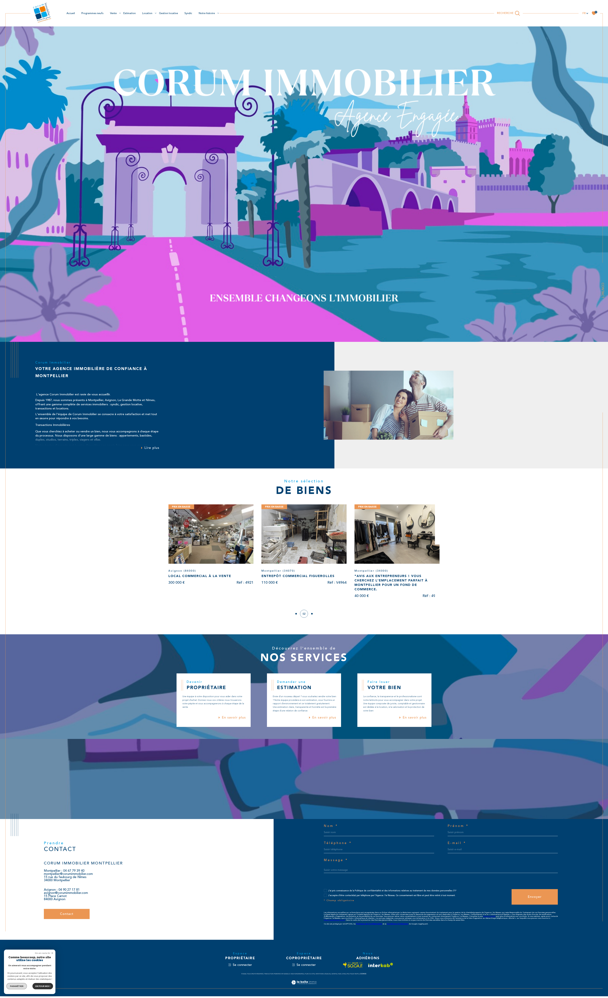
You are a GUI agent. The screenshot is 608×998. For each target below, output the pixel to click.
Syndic (188, 13)
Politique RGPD (353, 975)
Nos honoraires (297, 975)
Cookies (363, 975)
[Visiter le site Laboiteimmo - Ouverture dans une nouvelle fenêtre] (304, 988)
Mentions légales (323, 975)
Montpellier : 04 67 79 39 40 (64, 872)
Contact (602, 290)
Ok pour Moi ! (42, 986)
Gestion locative (168, 13)
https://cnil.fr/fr (489, 918)
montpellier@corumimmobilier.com (68, 875)
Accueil (70, 13)
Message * (336, 861)
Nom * (331, 827)
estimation (129, 13)
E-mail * (457, 844)
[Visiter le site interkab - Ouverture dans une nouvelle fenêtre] (380, 967)
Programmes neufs (92, 13)
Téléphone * (338, 844)
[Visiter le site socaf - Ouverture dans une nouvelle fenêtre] (353, 966)
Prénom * (458, 827)
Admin (334, 975)
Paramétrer (16, 986)
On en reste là (42, 953)
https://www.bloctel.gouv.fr (334, 921)
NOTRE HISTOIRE (207, 13)
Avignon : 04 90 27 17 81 (62, 891)
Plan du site (309, 975)
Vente (113, 13)
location (147, 13)
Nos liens (341, 975)
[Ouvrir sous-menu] (120, 13)
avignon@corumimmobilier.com (66, 894)
